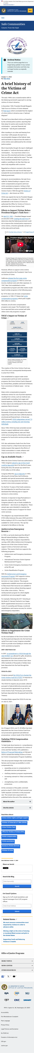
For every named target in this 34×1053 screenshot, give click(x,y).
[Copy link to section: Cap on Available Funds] (22, 457)
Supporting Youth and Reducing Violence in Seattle (14, 940)
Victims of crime (7, 850)
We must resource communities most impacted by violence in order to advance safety (16, 925)
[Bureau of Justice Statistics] (17, 995)
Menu (30, 10)
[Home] (16, 11)
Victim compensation (9, 836)
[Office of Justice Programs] (3, 10)
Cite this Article (8, 808)
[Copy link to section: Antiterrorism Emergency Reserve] (9, 531)
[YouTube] (15, 977)
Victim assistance (8, 841)
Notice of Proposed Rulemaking (11, 752)
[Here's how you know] (17, 3)
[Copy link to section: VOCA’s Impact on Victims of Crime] (8, 318)
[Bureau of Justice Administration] (7, 994)
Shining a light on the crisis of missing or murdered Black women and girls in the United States (16, 933)
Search (17, 886)
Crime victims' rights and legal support (15, 818)
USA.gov (3, 1041)
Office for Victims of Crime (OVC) (13, 832)
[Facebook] (3, 977)
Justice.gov (4, 1045)
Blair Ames (7, 78)
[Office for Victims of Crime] (17, 1001)
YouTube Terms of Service (15, 232)
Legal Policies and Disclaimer (9, 1029)
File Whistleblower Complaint (9, 1016)
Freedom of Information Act (9, 1037)
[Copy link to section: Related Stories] (16, 919)
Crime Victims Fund (8, 827)
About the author (9, 801)
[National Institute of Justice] (27, 994)
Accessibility (5, 1012)
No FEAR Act (5, 1033)
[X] (9, 977)
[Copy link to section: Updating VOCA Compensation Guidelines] (12, 741)
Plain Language (5, 1021)
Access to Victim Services (10, 846)
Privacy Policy (5, 1025)
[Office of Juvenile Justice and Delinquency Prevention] (6, 1001)
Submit (17, 911)
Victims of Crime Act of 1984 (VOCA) (14, 822)
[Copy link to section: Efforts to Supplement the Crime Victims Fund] (14, 633)
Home (2, 17)
